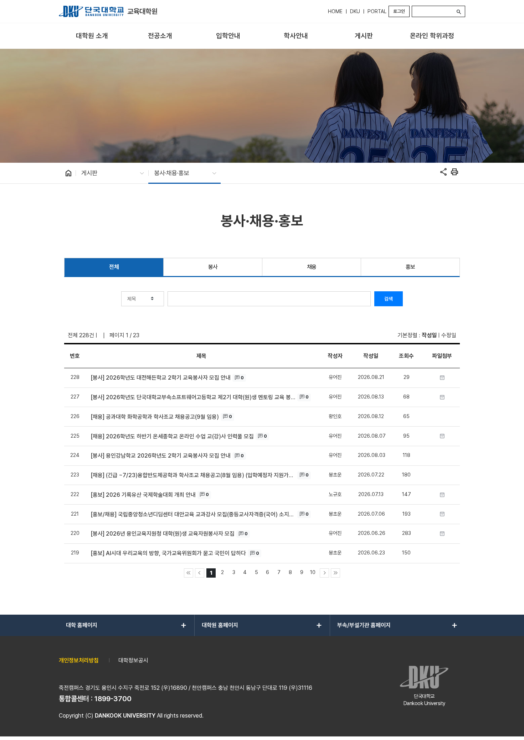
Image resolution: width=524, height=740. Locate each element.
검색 (388, 299)
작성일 (429, 335)
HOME (335, 11)
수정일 (448, 335)
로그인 (399, 11)
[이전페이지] (199, 573)
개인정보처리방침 (79, 660)
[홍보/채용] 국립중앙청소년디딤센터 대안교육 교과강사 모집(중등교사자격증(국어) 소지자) (193, 514)
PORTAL (377, 11)
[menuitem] (92, 36)
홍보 (410, 267)
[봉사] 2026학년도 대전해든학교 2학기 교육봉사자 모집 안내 (161, 377)
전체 (114, 267)
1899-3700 (113, 698)
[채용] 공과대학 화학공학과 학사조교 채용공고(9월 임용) (155, 416)
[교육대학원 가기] (91, 11)
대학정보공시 (133, 660)
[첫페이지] (188, 573)
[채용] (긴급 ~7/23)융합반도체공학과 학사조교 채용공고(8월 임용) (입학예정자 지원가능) (193, 475)
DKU (355, 11)
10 (312, 572)
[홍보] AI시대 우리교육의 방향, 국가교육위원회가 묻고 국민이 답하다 (168, 553)
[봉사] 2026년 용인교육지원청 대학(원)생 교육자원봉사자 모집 (163, 533)
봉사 (213, 267)
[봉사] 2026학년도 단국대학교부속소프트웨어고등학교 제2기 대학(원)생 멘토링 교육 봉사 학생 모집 (193, 397)
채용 (312, 267)
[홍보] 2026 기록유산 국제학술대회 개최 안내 (143, 494)
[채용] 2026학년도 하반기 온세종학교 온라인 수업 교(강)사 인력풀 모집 (172, 436)
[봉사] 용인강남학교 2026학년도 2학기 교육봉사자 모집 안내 (161, 455)
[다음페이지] (324, 573)
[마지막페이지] (335, 573)
